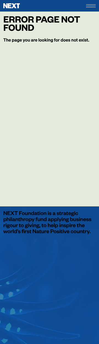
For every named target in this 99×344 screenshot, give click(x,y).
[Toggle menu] (91, 6)
